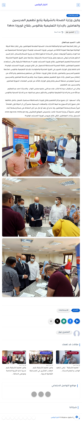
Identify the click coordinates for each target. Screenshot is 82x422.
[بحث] (3, 5)
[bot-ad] (34, 394)
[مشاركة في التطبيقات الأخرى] (51, 321)
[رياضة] (16, 417)
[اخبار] (33, 417)
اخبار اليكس (41, 5)
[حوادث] (29, 417)
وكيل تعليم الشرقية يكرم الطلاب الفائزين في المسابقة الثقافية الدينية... (41, 371)
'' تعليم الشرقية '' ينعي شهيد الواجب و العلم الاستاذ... (68, 369)
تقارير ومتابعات (73, 15)
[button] (70, 321)
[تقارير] (25, 417)
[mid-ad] (41, 394)
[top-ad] (48, 394)
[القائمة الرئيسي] (78, 5)
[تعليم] (20, 417)
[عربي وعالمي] (12, 417)
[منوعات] (3, 417)
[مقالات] (8, 417)
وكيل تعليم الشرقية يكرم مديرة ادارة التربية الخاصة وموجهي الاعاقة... (16, 371)
